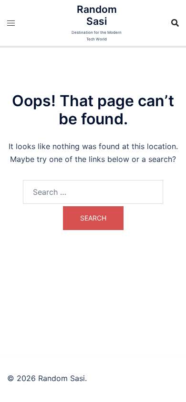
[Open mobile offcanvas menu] (11, 23)
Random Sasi (97, 15)
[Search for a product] (175, 23)
